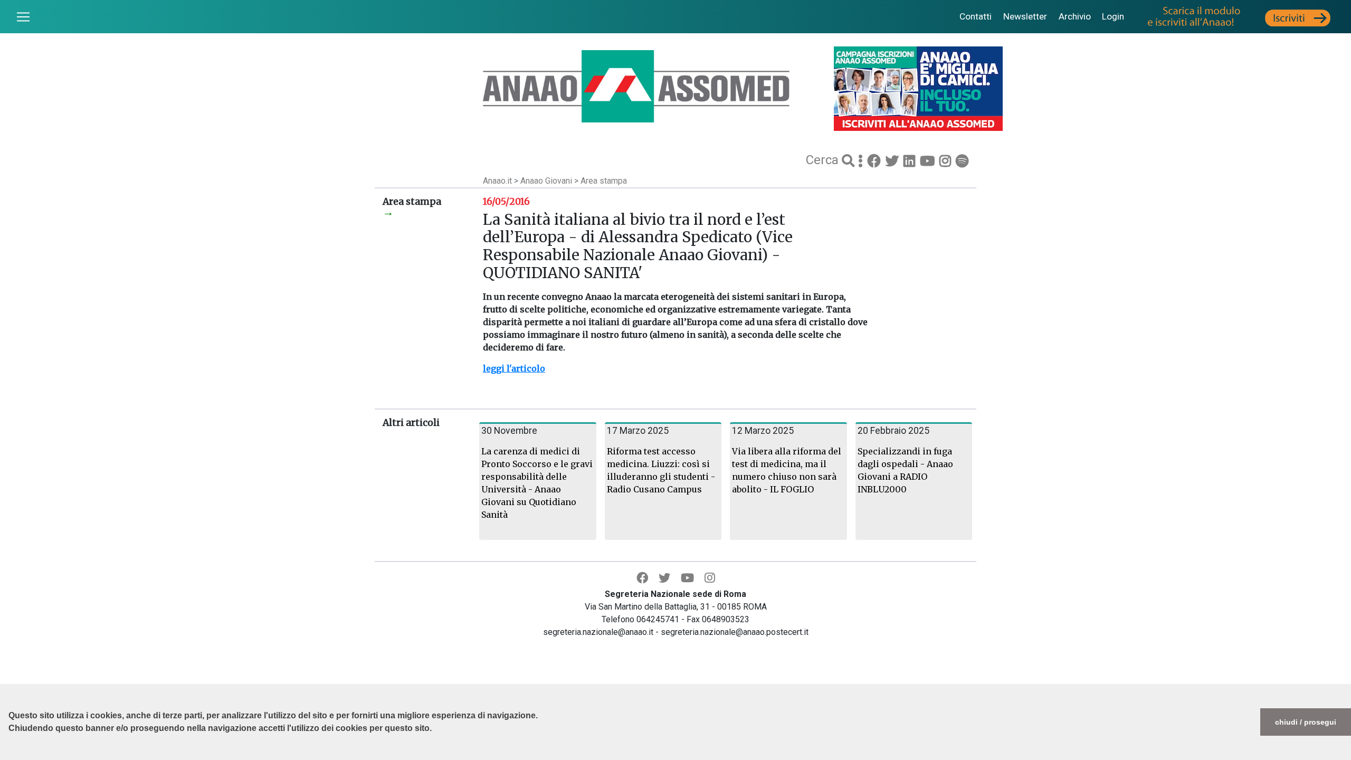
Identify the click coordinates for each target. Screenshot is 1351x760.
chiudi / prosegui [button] (1305, 722)
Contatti (975, 16)
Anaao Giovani (547, 181)
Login (1113, 16)
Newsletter (1025, 16)
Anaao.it (497, 181)
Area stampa (604, 181)
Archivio (1075, 16)
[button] (10, 754)
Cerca (824, 160)
